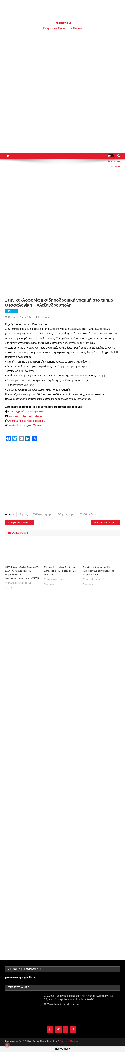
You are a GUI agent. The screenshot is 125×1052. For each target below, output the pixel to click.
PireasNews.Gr (62, 22)
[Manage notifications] (7, 1044)
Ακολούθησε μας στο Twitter (24, 425)
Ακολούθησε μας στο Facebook (26, 420)
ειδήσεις (23, 514)
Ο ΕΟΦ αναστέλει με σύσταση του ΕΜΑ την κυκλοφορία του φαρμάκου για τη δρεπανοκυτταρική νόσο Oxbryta (22, 572)
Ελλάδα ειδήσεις (88, 514)
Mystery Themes (69, 1041)
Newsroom (44, 317)
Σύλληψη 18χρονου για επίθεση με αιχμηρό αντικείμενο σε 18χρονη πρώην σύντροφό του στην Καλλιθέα (78, 997)
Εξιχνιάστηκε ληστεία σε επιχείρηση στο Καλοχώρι (22, 522)
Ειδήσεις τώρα (65, 514)
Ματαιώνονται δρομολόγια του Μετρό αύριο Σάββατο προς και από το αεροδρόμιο (107, 522)
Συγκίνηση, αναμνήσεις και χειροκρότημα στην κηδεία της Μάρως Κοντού (98, 571)
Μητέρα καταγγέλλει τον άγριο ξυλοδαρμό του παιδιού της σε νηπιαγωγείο (60, 571)
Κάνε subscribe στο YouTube (25, 416)
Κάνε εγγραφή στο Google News (26, 411)
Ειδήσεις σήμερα (42, 514)
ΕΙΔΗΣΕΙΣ (11, 311)
